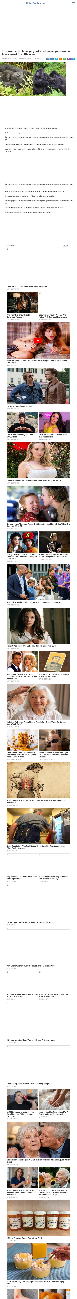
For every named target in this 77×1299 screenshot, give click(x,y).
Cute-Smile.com (35, 3)
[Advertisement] (38, 31)
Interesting (28, 58)
